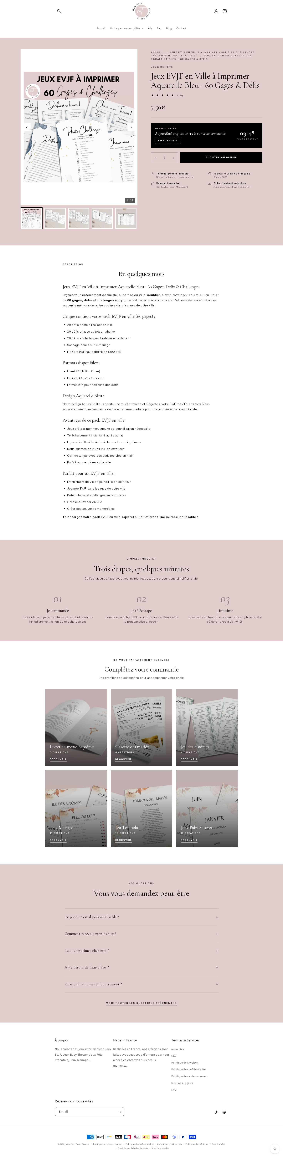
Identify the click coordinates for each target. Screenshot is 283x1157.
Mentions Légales (182, 1083)
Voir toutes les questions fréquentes (141, 1003)
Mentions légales (160, 1148)
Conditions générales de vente (133, 1148)
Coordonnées (218, 1144)
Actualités (177, 1049)
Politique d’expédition (197, 1144)
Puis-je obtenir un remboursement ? (93, 984)
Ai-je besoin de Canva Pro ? (86, 967)
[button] (59, 11)
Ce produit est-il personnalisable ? (91, 917)
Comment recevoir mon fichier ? (90, 933)
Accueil (157, 52)
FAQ (173, 1089)
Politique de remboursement (189, 1076)
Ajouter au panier (221, 157)
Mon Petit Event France (77, 1144)
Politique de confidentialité (188, 1069)
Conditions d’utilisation (169, 1144)
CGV (173, 1056)
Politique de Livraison (184, 1062)
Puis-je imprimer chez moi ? (86, 950)
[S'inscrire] (120, 1111)
